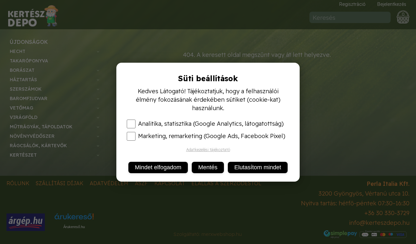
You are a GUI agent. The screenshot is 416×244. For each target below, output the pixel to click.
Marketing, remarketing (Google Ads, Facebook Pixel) (211, 136)
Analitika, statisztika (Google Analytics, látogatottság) (211, 124)
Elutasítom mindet (257, 167)
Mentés (207, 167)
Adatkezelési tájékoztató (208, 149)
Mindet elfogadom (158, 167)
